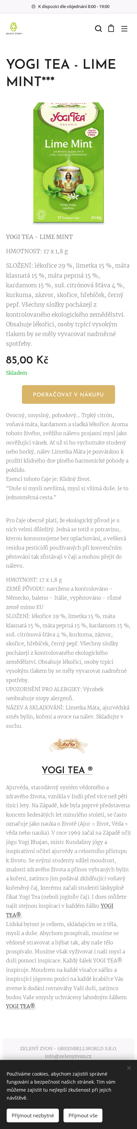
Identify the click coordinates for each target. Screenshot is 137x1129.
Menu (124, 28)
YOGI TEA (65, 771)
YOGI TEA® (20, 1006)
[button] (97, 28)
